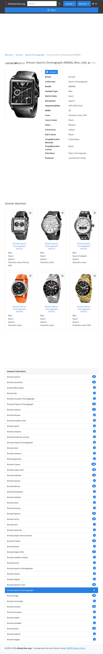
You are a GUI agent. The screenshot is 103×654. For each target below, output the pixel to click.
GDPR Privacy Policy (76, 648)
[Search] (59, 3)
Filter (53, 10)
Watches (83, 3)
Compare (53, 72)
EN (96, 4)
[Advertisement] (51, 34)
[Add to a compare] (30, 212)
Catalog (69, 3)
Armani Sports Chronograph (19, 246)
